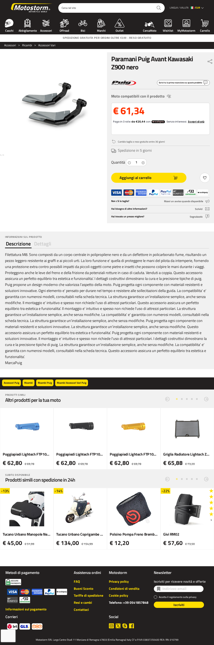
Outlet (120, 30)
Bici (83, 30)
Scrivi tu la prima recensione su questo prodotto (180, 82)
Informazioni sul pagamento (26, 609)
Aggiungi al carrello (136, 177)
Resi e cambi (83, 602)
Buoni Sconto (83, 588)
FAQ (77, 581)
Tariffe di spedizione (88, 595)
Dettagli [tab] (42, 243)
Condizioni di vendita (124, 588)
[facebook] (131, 625)
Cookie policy (118, 595)
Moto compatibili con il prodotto (138, 96)
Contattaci (81, 609)
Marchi (101, 30)
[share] (210, 60)
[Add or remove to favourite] (205, 178)
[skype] (124, 625)
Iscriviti (178, 604)
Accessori (46, 30)
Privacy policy (119, 581)
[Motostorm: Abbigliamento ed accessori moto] (31, 8)
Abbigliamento (28, 30)
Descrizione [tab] (18, 243)
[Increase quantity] (143, 162)
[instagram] (111, 625)
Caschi (9, 30)
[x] (118, 625)
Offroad (64, 30)
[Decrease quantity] (129, 162)
